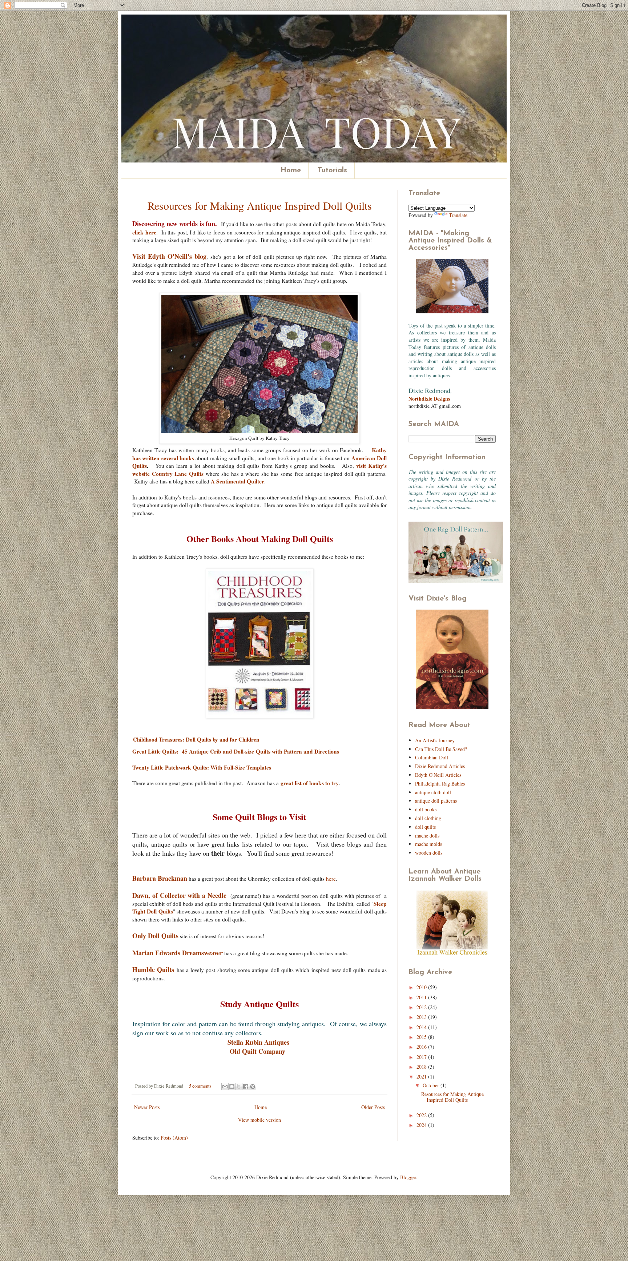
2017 (422, 1056)
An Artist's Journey (435, 740)
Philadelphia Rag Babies (440, 783)
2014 (422, 1027)
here (331, 878)
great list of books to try (310, 783)
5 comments (200, 1086)
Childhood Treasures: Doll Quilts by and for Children (196, 739)
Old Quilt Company (257, 1051)
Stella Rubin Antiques (258, 1042)
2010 (422, 987)
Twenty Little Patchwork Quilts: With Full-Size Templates (201, 767)
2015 (422, 1036)
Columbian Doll (431, 757)
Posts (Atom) (174, 1137)
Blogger (408, 1177)
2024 (422, 1124)
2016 (422, 1046)
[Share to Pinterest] (252, 1086)
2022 (422, 1115)
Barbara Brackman (159, 878)
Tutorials (332, 170)
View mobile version (259, 1119)
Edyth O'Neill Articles (438, 774)
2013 (422, 1016)
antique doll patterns (436, 800)
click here (144, 232)
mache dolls (427, 835)
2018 (422, 1066)
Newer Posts (147, 1107)
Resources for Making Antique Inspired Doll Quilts (260, 205)
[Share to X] (238, 1086)
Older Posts (373, 1107)
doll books (425, 809)
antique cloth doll (433, 792)
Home (291, 170)
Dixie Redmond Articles (440, 766)
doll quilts (425, 826)
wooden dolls (428, 852)
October (431, 1085)
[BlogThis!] (232, 1086)
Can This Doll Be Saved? (441, 749)
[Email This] (225, 1086)
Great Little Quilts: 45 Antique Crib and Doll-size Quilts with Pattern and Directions (235, 751)
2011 (422, 997)
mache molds (428, 843)
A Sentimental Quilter (237, 481)
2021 (422, 1076)
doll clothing (428, 818)
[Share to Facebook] (245, 1086)
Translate (458, 215)
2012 (422, 1007)
